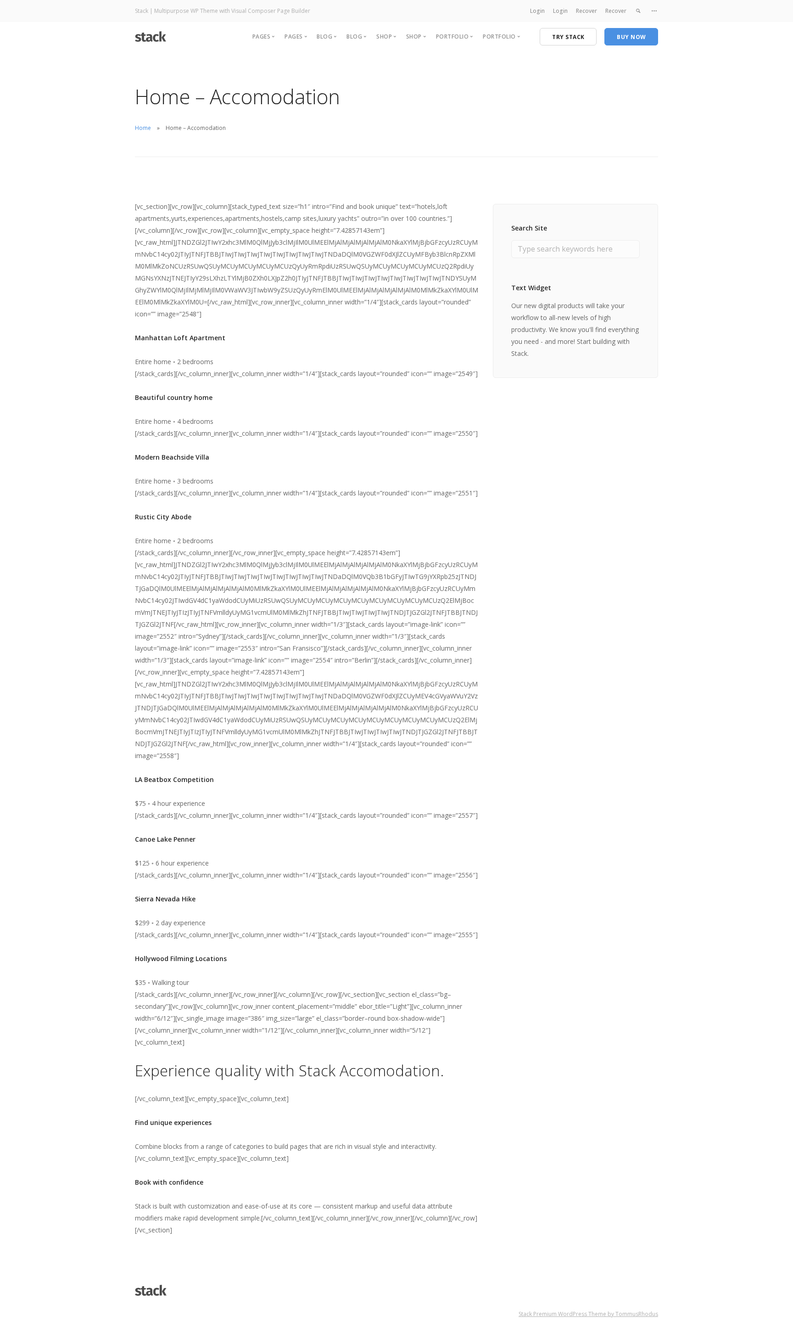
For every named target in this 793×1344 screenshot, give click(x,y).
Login (537, 11)
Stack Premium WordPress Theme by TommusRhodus (588, 1314)
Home (143, 128)
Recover (586, 11)
